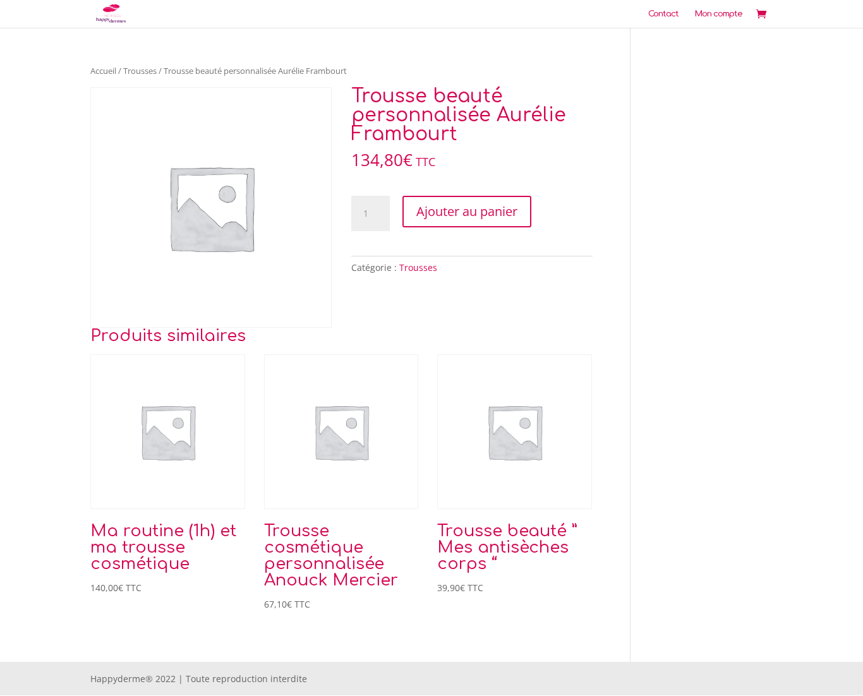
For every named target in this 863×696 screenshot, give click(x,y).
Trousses (140, 70)
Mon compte (718, 13)
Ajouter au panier (466, 211)
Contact (663, 13)
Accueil (103, 70)
